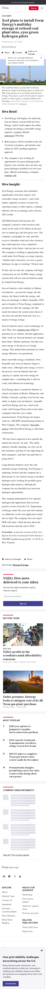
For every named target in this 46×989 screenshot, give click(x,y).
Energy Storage (20, 565)
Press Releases (8, 915)
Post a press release (20, 855)
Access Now (10, 983)
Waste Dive (27, 931)
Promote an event (30, 913)
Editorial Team (8, 896)
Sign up (34, 8)
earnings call (10, 175)
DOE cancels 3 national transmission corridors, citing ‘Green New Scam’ (23, 743)
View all (6, 855)
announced (9, 135)
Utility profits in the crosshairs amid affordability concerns (22, 655)
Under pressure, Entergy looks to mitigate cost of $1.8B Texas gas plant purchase (23, 700)
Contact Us (7, 900)
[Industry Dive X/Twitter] (14, 876)
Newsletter (7, 904)
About (4, 892)
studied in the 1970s (26, 329)
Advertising (27, 894)
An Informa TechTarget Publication (23, 2)
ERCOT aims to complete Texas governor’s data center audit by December (24, 756)
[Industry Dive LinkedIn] (4, 876)
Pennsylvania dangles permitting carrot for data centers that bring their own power (24, 772)
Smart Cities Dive (30, 927)
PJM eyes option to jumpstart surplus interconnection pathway (23, 729)
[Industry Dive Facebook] (9, 876)
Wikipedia (22, 104)
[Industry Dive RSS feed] (20, 876)
